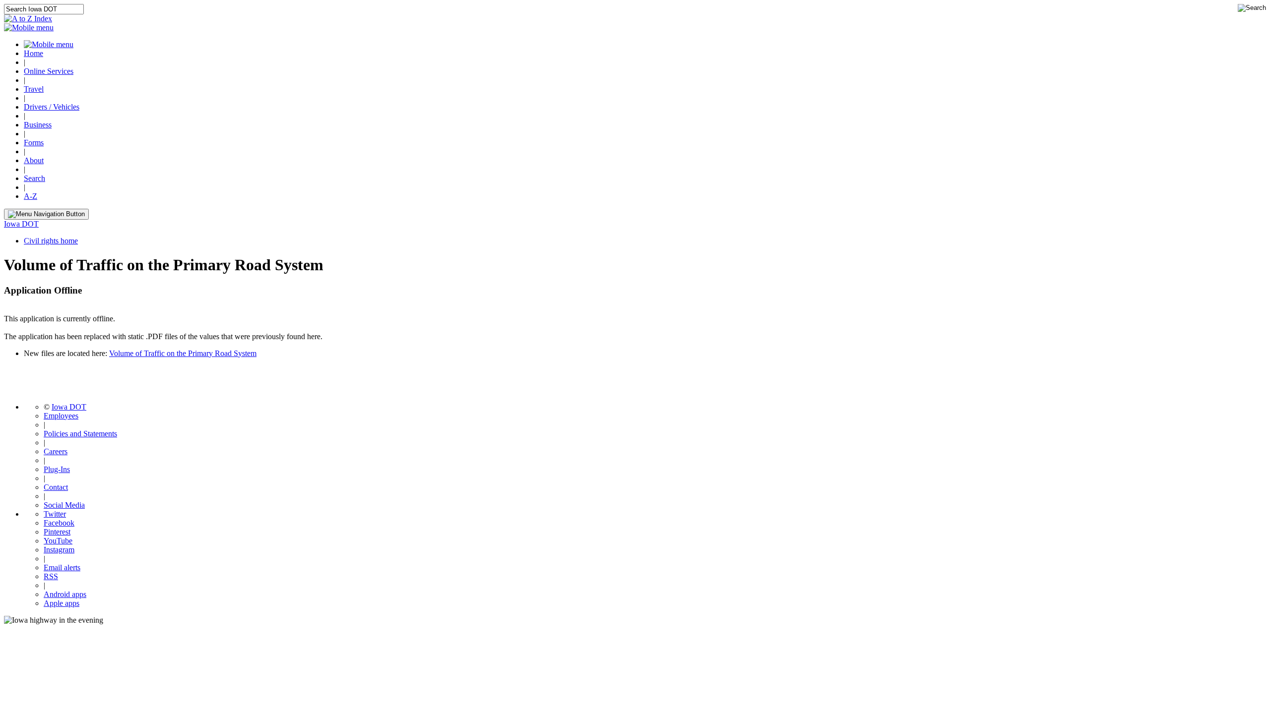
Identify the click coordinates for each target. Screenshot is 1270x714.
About (34, 160)
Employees (61, 416)
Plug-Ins (57, 469)
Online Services (48, 71)
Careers (55, 451)
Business (38, 124)
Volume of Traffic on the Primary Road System (182, 353)
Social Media (64, 505)
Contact (56, 487)
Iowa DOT (21, 224)
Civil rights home (51, 241)
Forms (34, 142)
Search (34, 178)
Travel (34, 89)
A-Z (30, 196)
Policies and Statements (80, 433)
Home (33, 53)
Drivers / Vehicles (51, 107)
